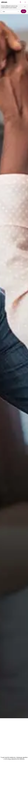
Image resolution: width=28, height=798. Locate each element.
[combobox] (10, 11)
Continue (23, 11)
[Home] (4, 2)
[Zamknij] (25, 6)
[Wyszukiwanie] (20, 2)
